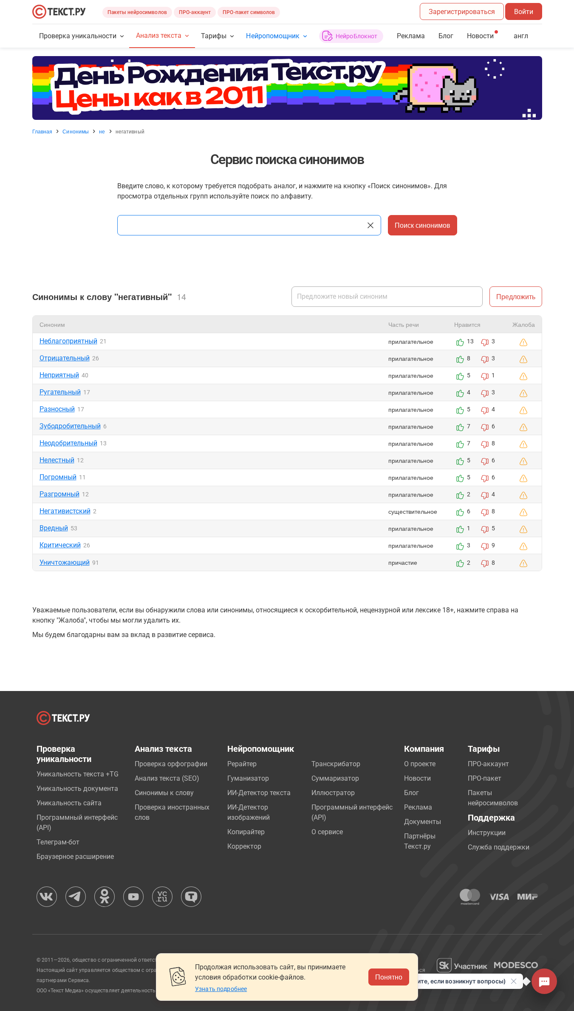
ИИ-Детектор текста (259, 793)
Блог (445, 36)
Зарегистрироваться (462, 12)
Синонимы (75, 131)
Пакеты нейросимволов (137, 12)
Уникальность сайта (69, 803)
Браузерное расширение (75, 856)
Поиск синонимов (422, 225)
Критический (60, 545)
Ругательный (60, 392)
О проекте (419, 764)
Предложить (515, 296)
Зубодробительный (70, 426)
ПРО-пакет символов (249, 12)
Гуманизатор (248, 778)
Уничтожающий (65, 562)
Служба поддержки (498, 847)
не (102, 131)
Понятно (388, 977)
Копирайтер (246, 832)
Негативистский (65, 511)
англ (521, 36)
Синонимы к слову (164, 793)
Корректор (244, 846)
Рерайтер (242, 764)
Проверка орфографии (171, 764)
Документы (422, 822)
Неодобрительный (68, 443)
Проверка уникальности (78, 36)
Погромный (58, 477)
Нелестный (57, 460)
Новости (417, 778)
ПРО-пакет (484, 778)
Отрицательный (65, 358)
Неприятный (59, 375)
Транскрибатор (335, 764)
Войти (523, 12)
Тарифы (213, 36)
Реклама (411, 36)
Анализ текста (158, 35)
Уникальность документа (77, 788)
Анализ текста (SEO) (167, 778)
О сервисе (327, 832)
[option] (287, 88)
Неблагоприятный (68, 341)
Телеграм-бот (58, 842)
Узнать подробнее (221, 989)
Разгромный (59, 494)
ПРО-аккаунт (195, 12)
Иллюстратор (333, 793)
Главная (42, 131)
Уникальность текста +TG (78, 774)
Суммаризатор (335, 778)
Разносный (57, 409)
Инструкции (487, 833)
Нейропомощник (272, 36)
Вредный (54, 528)
